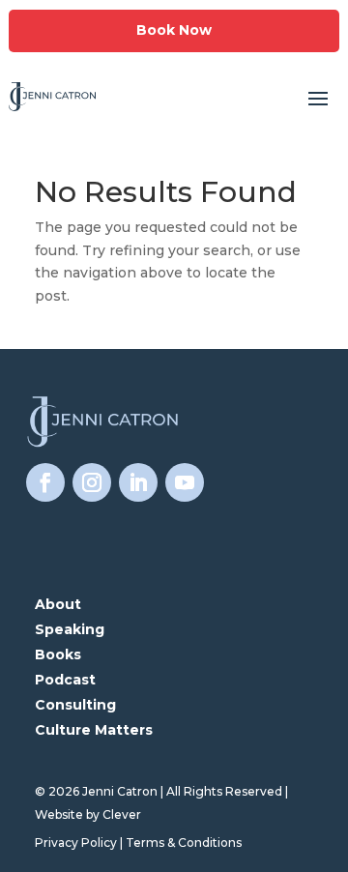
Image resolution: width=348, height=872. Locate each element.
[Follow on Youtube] (184, 482)
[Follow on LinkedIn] (138, 482)
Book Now (174, 30)
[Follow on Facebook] (45, 482)
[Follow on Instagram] (91, 482)
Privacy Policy (76, 842)
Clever (121, 814)
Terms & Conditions (184, 842)
